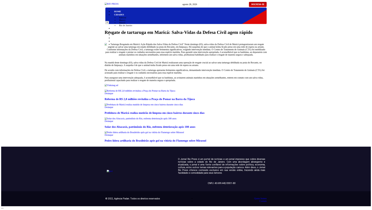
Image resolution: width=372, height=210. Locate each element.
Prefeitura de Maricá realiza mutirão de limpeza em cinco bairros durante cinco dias (154, 112)
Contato (263, 201)
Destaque (109, 93)
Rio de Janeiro (125, 25)
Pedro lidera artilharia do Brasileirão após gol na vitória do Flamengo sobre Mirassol (155, 140)
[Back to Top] (2, 208)
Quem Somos (260, 198)
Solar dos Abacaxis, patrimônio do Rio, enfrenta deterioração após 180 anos (150, 126)
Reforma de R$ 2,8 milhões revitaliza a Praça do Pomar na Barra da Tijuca (150, 99)
